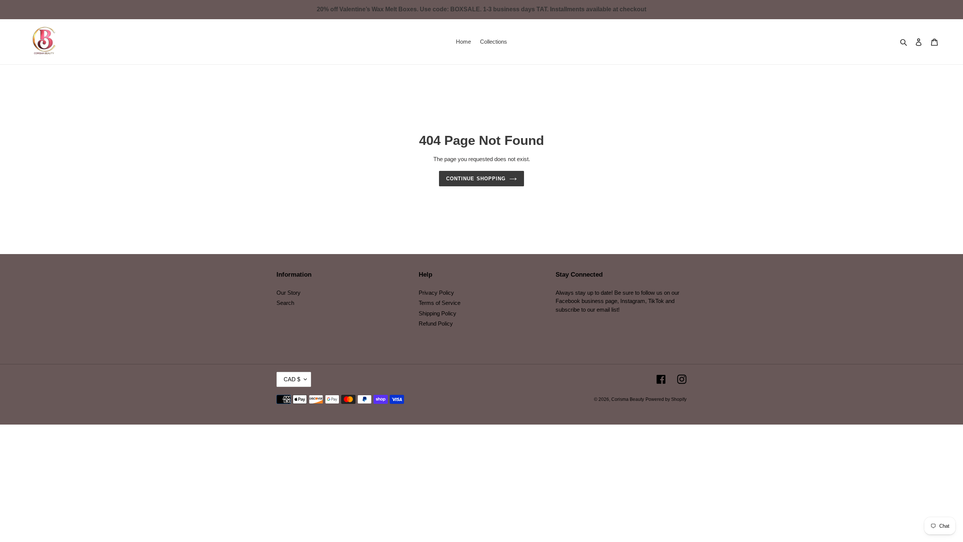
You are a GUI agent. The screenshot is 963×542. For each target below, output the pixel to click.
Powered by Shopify (666, 399)
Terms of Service (439, 303)
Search (285, 303)
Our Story (288, 292)
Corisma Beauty (627, 399)
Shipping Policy (437, 313)
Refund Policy (436, 323)
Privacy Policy (436, 292)
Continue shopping (476, 178)
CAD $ (292, 379)
